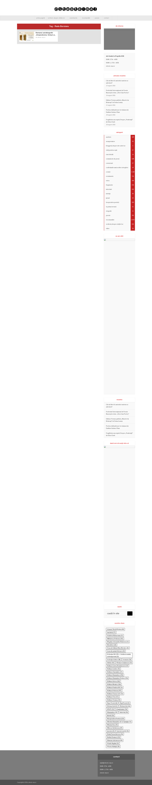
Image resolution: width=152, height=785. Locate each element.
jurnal (111, 715)
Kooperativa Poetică (116, 718)
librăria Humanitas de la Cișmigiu (119, 722)
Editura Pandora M (115, 687)
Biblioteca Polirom (115, 639)
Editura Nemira (114, 684)
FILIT (111, 709)
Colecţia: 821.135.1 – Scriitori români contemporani (119, 655)
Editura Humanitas (115, 675)
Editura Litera (114, 681)
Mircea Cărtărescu (115, 728)
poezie (97, 18)
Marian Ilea (113, 725)
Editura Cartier (114, 669)
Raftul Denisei (114, 737)
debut (111, 663)
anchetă (111, 632)
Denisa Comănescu (124, 663)
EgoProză (125, 703)
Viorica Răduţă (114, 746)
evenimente (73, 18)
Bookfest (112, 645)
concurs (127, 660)
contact (106, 18)
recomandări (86, 18)
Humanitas (112, 712)
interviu (124, 712)
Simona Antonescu (115, 740)
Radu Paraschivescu (115, 734)
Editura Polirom (114, 691)
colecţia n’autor (114, 660)
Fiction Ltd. (125, 706)
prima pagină (40, 18)
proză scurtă (123, 731)
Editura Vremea (114, 700)
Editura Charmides (115, 672)
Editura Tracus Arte (115, 694)
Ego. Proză (112, 703)
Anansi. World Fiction (116, 629)
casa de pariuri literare (116, 651)
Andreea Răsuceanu (115, 635)
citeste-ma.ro (41, 37)
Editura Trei (113, 697)
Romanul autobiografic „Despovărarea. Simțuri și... (46, 34)
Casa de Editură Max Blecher (118, 648)
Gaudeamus (122, 709)
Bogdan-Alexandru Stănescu (118, 642)
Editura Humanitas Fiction (118, 678)
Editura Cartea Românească (118, 666)
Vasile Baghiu (113, 743)
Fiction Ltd (112, 706)
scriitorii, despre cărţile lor (56, 18)
